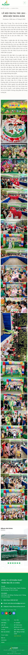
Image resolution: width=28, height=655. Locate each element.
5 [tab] (17, 563)
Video (2, 642)
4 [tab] (15, 563)
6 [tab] (19, 563)
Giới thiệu (3, 622)
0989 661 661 (14, 600)
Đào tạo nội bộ (5, 631)
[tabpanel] (14, 548)
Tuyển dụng (4, 627)
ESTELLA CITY (18, 627)
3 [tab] (13, 563)
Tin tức (3, 629)
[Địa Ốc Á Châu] (5, 3)
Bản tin (3, 637)
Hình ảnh (3, 640)
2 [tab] (10, 563)
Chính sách (18, 653)
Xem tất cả (17, 636)
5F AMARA (17, 622)
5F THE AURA (18, 625)
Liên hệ (3, 625)
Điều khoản (10, 653)
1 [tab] (8, 563)
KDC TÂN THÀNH (19, 629)
